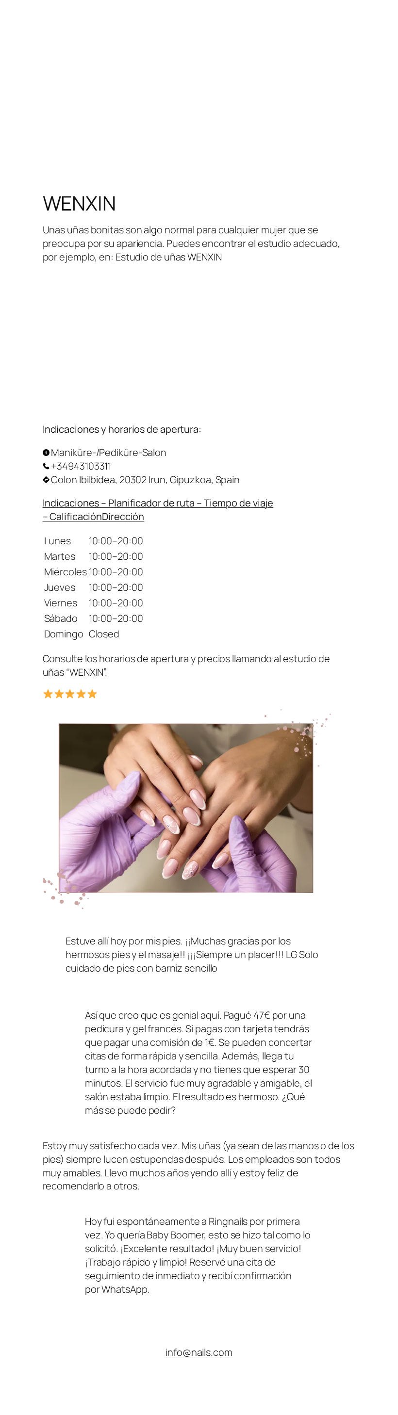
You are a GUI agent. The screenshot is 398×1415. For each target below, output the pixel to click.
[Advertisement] (199, 68)
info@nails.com (199, 1352)
